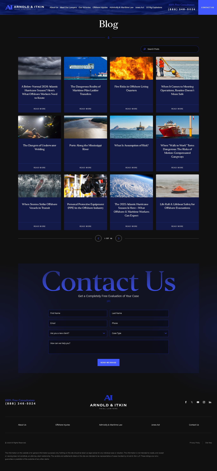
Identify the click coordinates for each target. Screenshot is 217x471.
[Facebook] (186, 402)
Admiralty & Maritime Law (121, 7)
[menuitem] (54, 7)
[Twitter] (192, 402)
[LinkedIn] (210, 402)
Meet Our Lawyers (68, 7)
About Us (54, 7)
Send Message (108, 362)
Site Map (208, 442)
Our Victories (85, 7)
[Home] (24, 7)
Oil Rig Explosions (154, 7)
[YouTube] (198, 402)
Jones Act (139, 7)
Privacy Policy (195, 442)
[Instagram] (204, 402)
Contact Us (207, 7)
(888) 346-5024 (182, 9)
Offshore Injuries (100, 7)
